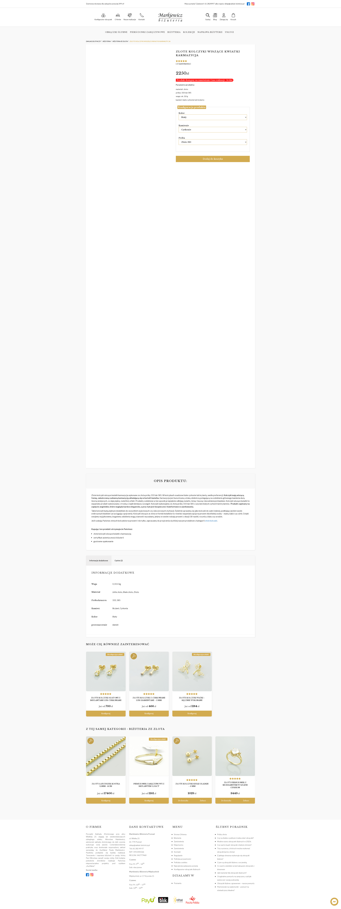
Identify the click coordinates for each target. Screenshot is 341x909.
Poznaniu (177, 883)
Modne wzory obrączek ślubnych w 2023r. (234, 841)
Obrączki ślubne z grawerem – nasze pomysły (235, 883)
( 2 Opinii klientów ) (183, 64)
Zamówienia (179, 841)
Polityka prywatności (182, 859)
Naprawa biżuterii (210, 32)
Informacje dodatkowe (98, 560)
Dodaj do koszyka (213, 159)
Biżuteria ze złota (147, 729)
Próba (182, 138)
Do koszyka (183, 801)
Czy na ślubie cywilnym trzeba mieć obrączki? (235, 838)
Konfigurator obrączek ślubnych (187, 869)
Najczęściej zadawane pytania (186, 866)
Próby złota (222, 834)
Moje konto (178, 845)
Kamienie (184, 125)
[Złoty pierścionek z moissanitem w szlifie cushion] (235, 756)
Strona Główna (180, 834)
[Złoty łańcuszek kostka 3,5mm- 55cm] (106, 756)
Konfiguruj (105, 713)
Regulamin (178, 855)
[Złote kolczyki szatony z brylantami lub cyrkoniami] (106, 671)
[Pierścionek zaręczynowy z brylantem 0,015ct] (149, 756)
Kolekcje (189, 32)
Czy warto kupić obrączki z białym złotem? (234, 845)
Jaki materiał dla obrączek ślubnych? (232, 873)
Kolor (182, 113)
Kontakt (177, 852)
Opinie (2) (119, 560)
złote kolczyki (211, 520)
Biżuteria (174, 32)
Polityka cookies (180, 862)
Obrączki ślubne (116, 32)
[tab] (98, 561)
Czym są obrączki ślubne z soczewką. (232, 862)
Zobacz (203, 801)
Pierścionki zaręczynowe (147, 32)
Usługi (229, 32)
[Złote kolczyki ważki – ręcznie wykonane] (192, 671)
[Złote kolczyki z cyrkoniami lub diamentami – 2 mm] (149, 671)
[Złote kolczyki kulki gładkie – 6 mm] (192, 756)
